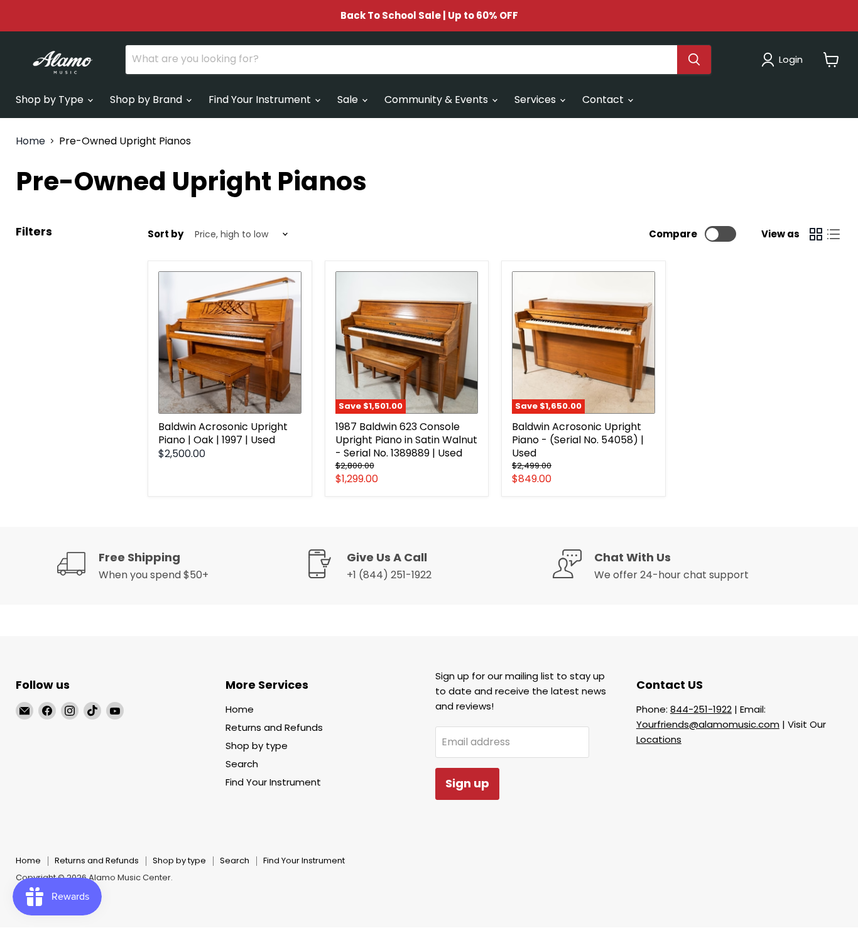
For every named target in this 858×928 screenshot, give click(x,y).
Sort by (165, 234)
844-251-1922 (701, 709)
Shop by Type (51, 99)
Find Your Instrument (261, 99)
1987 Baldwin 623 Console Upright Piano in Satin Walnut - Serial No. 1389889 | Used (406, 439)
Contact (604, 99)
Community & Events (437, 99)
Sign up (467, 783)
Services (536, 99)
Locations (659, 739)
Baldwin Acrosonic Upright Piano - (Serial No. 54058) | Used (578, 439)
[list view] (833, 234)
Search (241, 763)
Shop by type (256, 745)
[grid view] (816, 234)
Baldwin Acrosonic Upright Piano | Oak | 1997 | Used (223, 433)
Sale (349, 99)
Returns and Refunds (274, 727)
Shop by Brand (147, 99)
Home (30, 141)
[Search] (694, 59)
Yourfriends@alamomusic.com (707, 724)
